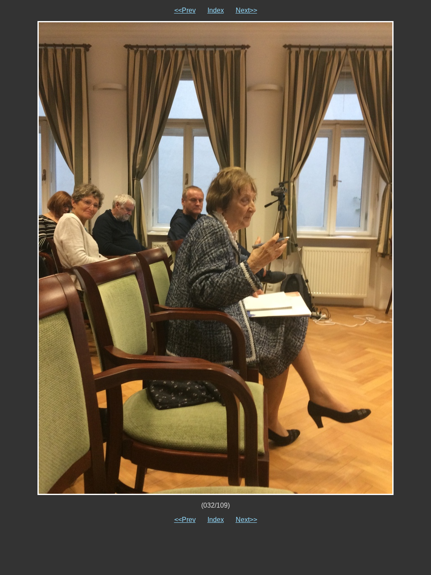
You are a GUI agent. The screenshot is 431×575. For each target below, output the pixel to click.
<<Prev (185, 10)
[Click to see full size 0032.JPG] (215, 257)
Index (216, 10)
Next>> (246, 10)
